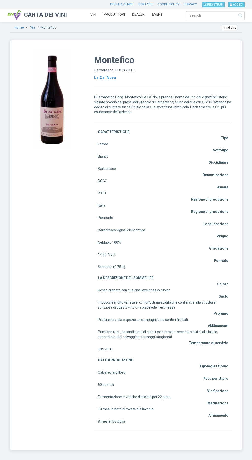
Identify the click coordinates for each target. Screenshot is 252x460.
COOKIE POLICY (168, 4)
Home (19, 27)
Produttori (114, 14)
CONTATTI (145, 4)
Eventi (157, 14)
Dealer (138, 14)
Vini (93, 14)
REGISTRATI (214, 4)
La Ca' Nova (105, 77)
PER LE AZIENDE (121, 4)
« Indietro (229, 27)
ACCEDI (237, 4)
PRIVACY (191, 4)
